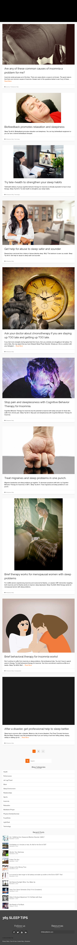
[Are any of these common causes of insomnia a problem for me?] (38, 44)
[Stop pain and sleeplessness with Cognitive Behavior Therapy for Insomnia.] (38, 378)
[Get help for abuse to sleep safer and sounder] (38, 222)
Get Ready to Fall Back (16, 905)
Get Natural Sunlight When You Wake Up (22, 882)
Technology (17, 139)
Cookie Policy (20, 941)
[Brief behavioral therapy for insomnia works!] (38, 625)
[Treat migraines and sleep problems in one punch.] (38, 450)
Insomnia (8, 87)
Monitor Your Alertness (16, 852)
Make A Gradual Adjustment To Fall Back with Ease (25, 897)
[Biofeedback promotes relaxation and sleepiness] (38, 108)
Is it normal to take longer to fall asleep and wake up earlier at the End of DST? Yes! (36, 875)
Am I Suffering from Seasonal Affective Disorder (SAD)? (27, 837)
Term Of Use (13, 941)
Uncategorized (17, 671)
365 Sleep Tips (15, 6)
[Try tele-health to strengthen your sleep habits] (38, 161)
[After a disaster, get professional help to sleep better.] (38, 701)
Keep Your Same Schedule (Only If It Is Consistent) (25, 890)
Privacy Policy (5, 941)
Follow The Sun (14, 860)
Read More (8, 81)
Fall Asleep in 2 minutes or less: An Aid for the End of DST (27, 845)
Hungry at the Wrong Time (17, 867)
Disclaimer (27, 941)
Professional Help (14, 87)
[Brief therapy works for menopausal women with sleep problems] (38, 534)
